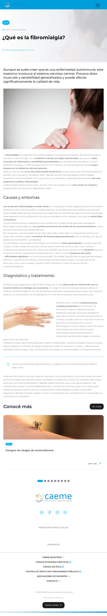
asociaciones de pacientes (52, 576)
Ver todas (96, 406)
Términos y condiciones (53, 598)
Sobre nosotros (52, 557)
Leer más (92, 463)
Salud (5, 23)
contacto (52, 581)
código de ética (52, 567)
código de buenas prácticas (52, 562)
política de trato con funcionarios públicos (52, 571)
